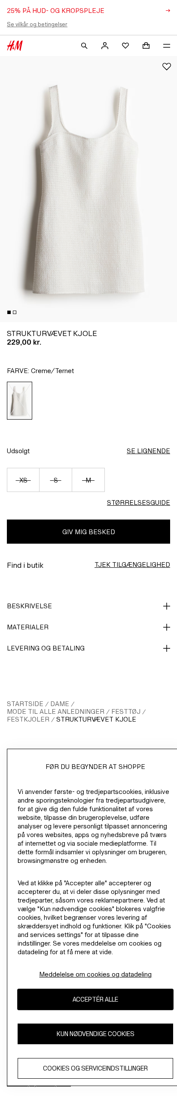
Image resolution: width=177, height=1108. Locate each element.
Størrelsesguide (138, 502)
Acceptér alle (95, 999)
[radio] (19, 400)
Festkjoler (28, 719)
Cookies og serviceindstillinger (95, 1068)
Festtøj (125, 711)
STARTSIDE (25, 703)
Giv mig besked (88, 531)
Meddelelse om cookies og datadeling (95, 974)
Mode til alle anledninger (55, 711)
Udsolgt (18, 450)
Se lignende (148, 450)
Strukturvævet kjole (96, 719)
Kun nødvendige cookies (95, 1033)
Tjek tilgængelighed (132, 564)
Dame (59, 703)
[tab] (9, 312)
